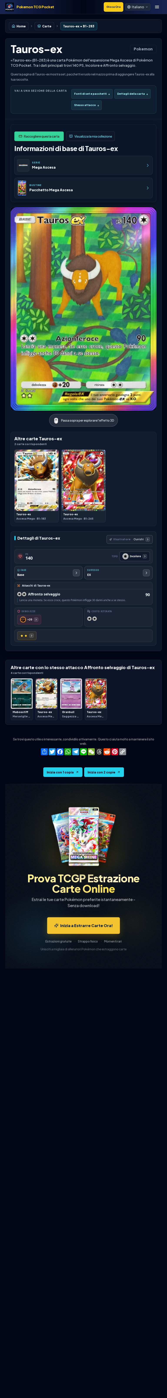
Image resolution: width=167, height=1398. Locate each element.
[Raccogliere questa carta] (39, 136)
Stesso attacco (86, 105)
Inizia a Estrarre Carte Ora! (86, 925)
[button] (137, 6)
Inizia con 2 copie (101, 772)
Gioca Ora (113, 6)
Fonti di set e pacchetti (92, 93)
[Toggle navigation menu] (157, 7)
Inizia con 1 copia (60, 772)
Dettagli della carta (132, 93)
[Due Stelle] (27, 635)
